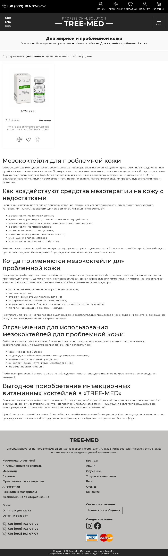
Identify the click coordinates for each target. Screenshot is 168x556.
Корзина (158, 9)
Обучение (93, 471)
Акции (90, 465)
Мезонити (9, 471)
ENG (8, 21)
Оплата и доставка (16, 510)
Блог (89, 481)
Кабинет (144, 9)
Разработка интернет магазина (69, 553)
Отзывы (91, 486)
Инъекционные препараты (22, 465)
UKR (8, 18)
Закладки (130, 9)
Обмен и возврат (15, 515)
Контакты (93, 491)
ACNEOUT (28, 111)
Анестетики (11, 486)
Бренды (92, 460)
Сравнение (116, 9)
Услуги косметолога (101, 476)
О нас (6, 505)
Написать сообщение (104, 510)
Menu (159, 24)
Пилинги (8, 476)
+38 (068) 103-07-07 (23, 529)
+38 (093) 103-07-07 (23, 533)
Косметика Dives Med (18, 460)
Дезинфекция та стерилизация (25, 496)
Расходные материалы (19, 491)
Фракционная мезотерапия (23, 481)
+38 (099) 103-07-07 (24, 6)
